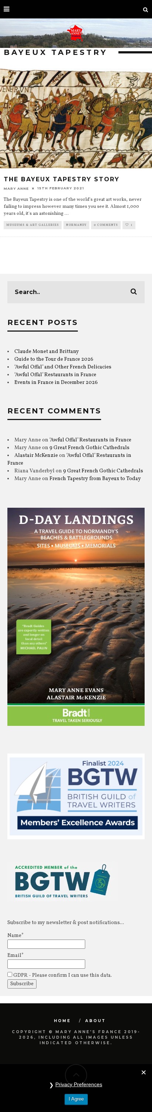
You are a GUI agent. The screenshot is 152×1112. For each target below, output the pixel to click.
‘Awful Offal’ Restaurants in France (55, 374)
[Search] (145, 9)
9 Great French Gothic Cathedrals (89, 447)
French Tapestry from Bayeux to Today (95, 478)
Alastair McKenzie (36, 455)
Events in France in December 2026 (56, 382)
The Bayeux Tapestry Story (62, 179)
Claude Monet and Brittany (46, 351)
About (95, 1020)
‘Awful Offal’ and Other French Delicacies (62, 367)
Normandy (76, 225)
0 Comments (106, 225)
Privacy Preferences (78, 1084)
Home (62, 1020)
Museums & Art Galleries (32, 225)
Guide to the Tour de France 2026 (53, 359)
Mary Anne (16, 188)
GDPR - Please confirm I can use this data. (62, 975)
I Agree (76, 1099)
